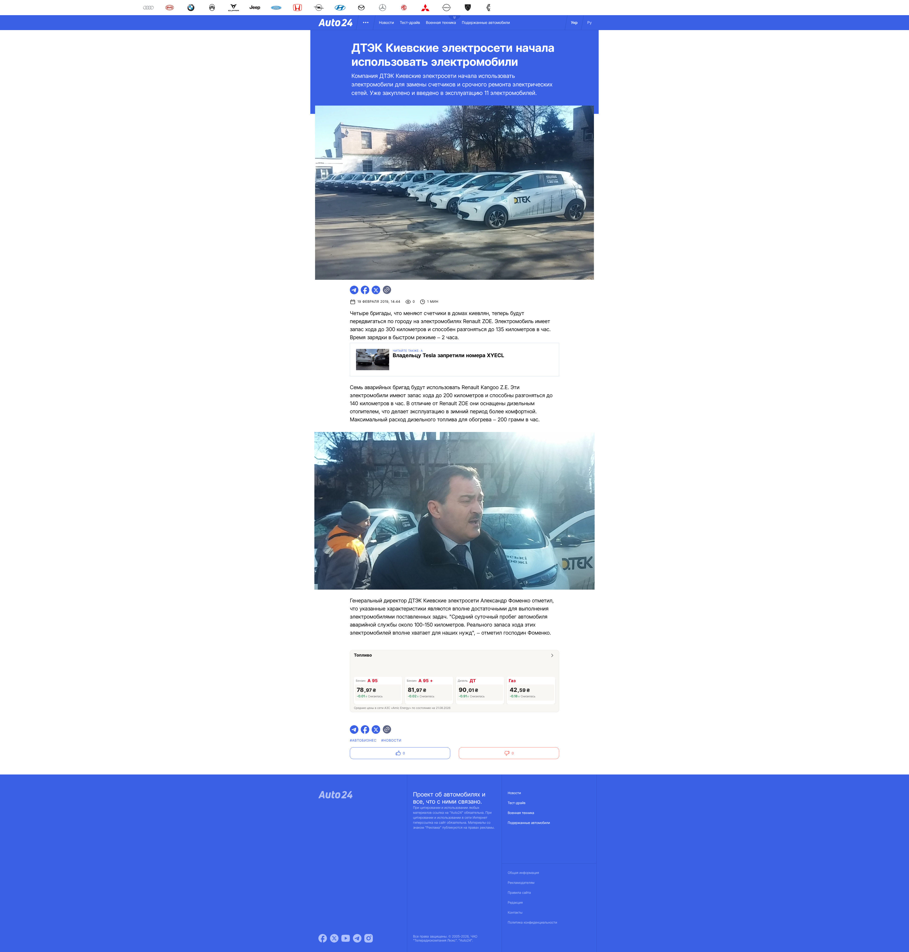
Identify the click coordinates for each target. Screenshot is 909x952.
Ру (589, 22)
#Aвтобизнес (363, 740)
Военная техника (441, 22)
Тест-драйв (410, 22)
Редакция (515, 903)
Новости (386, 22)
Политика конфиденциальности (532, 923)
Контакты (515, 913)
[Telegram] (357, 938)
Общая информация (523, 873)
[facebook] (365, 290)
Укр (574, 22)
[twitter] (376, 290)
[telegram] (354, 290)
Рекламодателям (521, 883)
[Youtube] (345, 938)
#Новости (391, 740)
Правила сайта (519, 893)
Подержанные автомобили (486, 22)
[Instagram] (368, 938)
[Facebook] (322, 938)
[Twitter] (334, 938)
